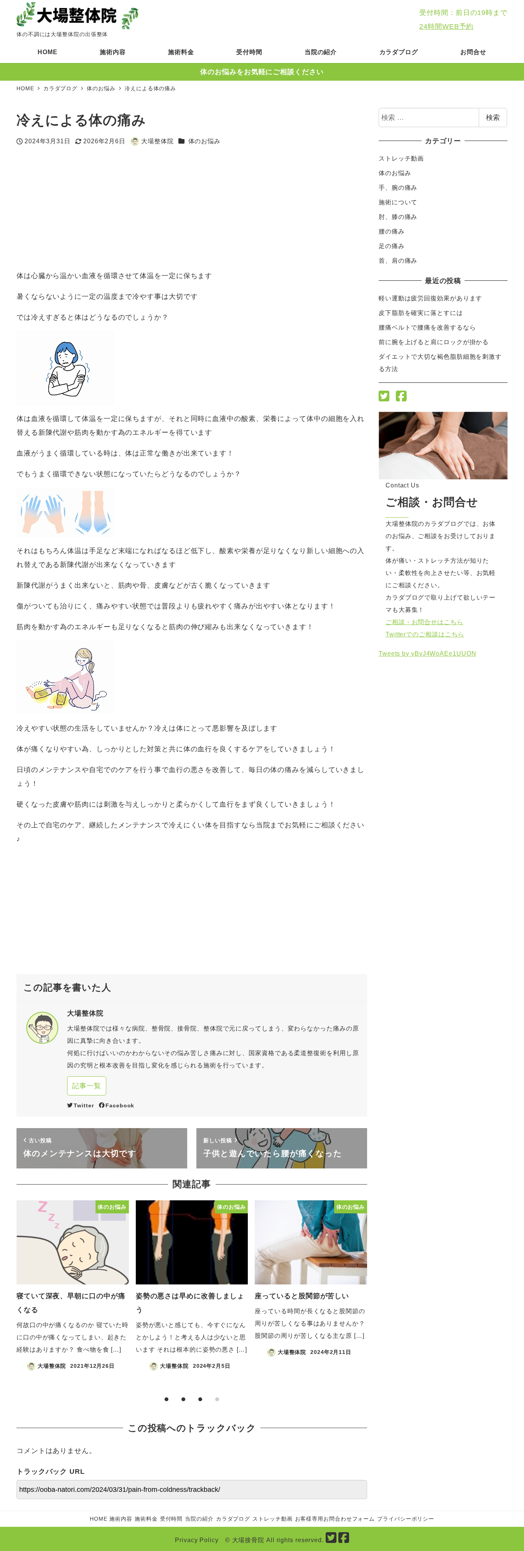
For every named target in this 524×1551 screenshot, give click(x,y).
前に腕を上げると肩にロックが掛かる (434, 342)
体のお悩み (204, 141)
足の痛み (392, 246)
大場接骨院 (248, 1540)
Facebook (119, 1105)
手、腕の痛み (398, 187)
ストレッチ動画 (401, 158)
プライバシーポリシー (405, 1519)
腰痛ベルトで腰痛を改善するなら (427, 327)
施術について (398, 202)
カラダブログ (233, 1519)
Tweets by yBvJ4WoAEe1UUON (427, 653)
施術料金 (146, 1519)
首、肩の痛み (398, 260)
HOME (98, 1519)
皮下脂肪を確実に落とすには (421, 313)
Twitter (84, 1105)
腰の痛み (392, 231)
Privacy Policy (197, 1540)
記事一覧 (86, 1086)
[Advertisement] (139, 208)
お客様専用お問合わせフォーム (335, 1519)
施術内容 (120, 1519)
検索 (493, 117)
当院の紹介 (199, 1519)
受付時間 (171, 1519)
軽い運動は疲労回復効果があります (430, 298)
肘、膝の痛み (398, 217)
